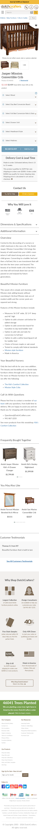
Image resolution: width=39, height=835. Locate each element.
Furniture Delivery (6, 740)
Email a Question (20, 798)
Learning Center (25, 723)
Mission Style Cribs (12, 388)
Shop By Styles (6, 752)
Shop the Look (6, 755)
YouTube (12, 786)
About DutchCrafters (7, 723)
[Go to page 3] (17, 522)
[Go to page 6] (21, 522)
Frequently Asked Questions (29, 730)
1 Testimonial (24, 80)
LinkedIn (25, 786)
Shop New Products (7, 760)
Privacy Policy (5, 738)
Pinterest (16, 786)
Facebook (3, 786)
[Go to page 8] (24, 522)
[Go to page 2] (15, 522)
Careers (4, 742)
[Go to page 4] (18, 522)
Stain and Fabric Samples (8, 762)
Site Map (4, 764)
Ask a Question (29, 194)
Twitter (8, 786)
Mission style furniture (14, 350)
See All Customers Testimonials (19, 561)
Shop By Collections (7, 757)
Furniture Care (25, 735)
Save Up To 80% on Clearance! (19, 2)
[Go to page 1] (17, 476)
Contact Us (5, 725)
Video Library (24, 728)
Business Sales (5, 730)
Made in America (6, 733)
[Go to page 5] (20, 522)
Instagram (20, 786)
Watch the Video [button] (19, 683)
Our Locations (5, 728)
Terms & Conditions (7, 735)
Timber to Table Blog (26, 725)
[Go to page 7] (23, 522)
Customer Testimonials (27, 733)
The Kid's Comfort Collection (17, 384)
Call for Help (11, 194)
